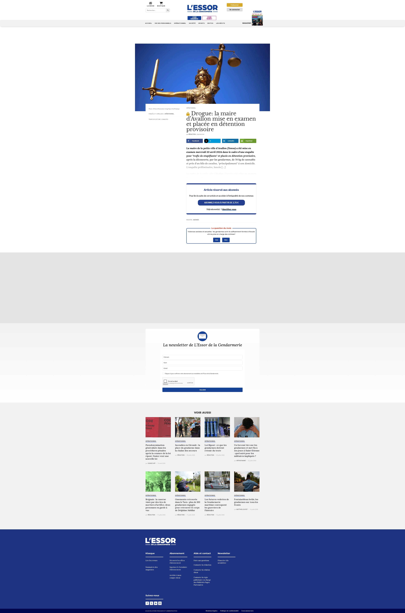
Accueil (148, 23)
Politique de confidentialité (229, 611)
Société (192, 23)
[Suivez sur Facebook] (147, 603)
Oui (216, 240)
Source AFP (151, 463)
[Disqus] (202, 287)
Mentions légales (211, 611)
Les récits (220, 23)
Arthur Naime (241, 460)
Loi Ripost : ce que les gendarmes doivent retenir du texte (216, 448)
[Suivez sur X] (151, 603)
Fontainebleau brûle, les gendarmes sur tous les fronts (246, 502)
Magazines (246, 23)
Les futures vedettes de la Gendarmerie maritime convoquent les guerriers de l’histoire (217, 505)
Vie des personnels (163, 23)
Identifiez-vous (229, 209)
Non (225, 240)
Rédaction (192, 134)
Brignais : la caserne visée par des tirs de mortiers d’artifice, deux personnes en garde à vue (158, 505)
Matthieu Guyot (242, 509)
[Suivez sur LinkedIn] (155, 603)
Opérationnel (180, 23)
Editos (210, 23)
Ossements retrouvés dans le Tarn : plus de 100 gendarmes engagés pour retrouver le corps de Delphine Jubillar (187, 505)
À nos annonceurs (247, 611)
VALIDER (202, 390)
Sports (201, 23)
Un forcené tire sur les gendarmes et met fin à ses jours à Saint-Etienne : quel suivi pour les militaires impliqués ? (246, 450)
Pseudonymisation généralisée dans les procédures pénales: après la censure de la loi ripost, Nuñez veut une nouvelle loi (158, 452)
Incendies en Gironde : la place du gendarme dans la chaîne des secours (187, 448)
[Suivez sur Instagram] (160, 603)
